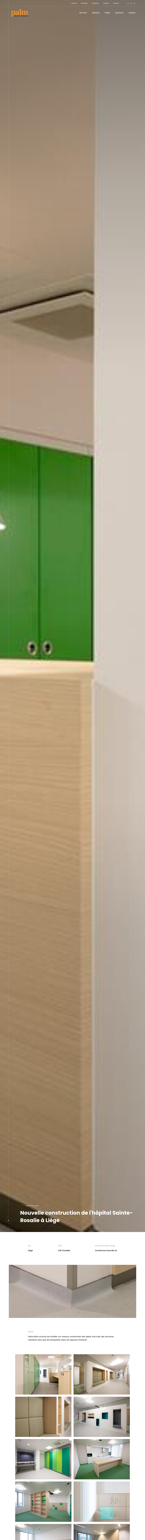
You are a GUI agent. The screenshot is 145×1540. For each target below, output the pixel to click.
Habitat (132, 12)
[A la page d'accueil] (19, 13)
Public (107, 12)
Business (119, 12)
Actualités (84, 3)
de (131, 3)
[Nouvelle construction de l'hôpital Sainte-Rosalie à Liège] (43, 1374)
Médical (95, 12)
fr (128, 3)
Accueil (74, 3)
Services (83, 12)
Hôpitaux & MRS (32, 1206)
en (134, 3)
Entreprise (95, 3)
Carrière (106, 3)
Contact (116, 3)
